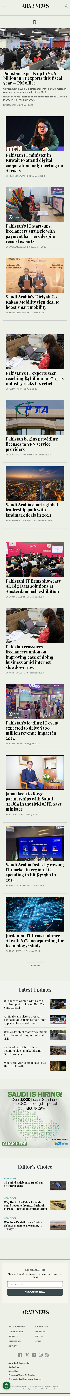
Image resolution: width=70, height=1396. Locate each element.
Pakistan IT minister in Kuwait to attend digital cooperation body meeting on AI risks (34, 162)
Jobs (38, 1341)
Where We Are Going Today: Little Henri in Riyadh (25, 1064)
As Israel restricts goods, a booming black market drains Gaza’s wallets (22, 1050)
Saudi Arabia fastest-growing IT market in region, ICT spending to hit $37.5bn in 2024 (35, 872)
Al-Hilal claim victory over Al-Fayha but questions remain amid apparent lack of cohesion (25, 1020)
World (13, 1336)
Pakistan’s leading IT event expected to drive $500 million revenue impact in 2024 (32, 730)
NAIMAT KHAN (13, 105)
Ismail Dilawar (17, 176)
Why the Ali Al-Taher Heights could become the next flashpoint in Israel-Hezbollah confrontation (25, 1205)
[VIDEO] (35, 204)
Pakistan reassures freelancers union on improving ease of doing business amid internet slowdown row (30, 657)
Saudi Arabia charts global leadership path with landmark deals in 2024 (32, 510)
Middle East (10, 1178)
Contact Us (13, 1367)
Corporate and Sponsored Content (25, 1379)
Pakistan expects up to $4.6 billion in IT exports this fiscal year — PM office (32, 78)
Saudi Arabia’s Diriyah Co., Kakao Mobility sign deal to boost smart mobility (33, 302)
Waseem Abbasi (17, 247)
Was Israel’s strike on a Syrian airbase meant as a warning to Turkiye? (23, 1225)
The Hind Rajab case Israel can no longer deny (23, 1184)
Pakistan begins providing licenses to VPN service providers (32, 444)
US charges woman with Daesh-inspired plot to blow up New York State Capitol (25, 1004)
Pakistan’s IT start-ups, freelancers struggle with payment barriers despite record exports (30, 233)
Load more (35, 965)
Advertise (13, 1371)
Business (14, 1341)
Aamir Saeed (15, 673)
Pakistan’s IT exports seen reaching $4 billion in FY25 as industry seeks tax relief (35, 378)
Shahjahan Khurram (20, 454)
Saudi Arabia (16, 1326)
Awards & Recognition (19, 1363)
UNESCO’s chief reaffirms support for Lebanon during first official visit (25, 1035)
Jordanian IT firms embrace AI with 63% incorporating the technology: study (35, 940)
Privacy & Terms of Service (21, 1375)
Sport (12, 1346)
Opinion (40, 1331)
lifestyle (41, 1326)
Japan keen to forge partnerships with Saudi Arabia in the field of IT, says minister (34, 801)
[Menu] (3, 6)
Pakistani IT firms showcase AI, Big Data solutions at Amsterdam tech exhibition (33, 586)
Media (39, 1336)
